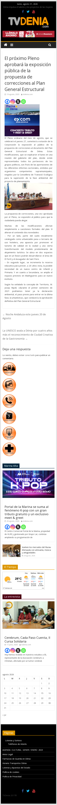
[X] (18, 101)
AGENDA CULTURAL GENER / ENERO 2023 (22, 750)
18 (12, 698)
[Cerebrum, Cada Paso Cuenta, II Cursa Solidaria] (28, 602)
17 (5, 698)
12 (20, 693)
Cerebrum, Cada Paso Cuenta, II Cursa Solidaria (27, 639)
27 (27, 703)
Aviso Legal (7, 754)
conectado (30, 355)
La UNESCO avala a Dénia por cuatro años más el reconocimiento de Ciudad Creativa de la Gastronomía (27, 334)
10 (5, 693)
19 (20, 698)
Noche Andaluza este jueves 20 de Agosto (24, 316)
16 (49, 693)
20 (27, 698)
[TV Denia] (5, 45)
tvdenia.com (28, 94)
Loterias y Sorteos (13, 740)
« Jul (4, 715)
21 (35, 698)
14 (35, 693)
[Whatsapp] (23, 101)
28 (35, 703)
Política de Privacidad (11, 776)
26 (20, 703)
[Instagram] (12, 101)
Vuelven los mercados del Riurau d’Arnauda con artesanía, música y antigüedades (36, 550)
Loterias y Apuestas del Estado (16, 767)
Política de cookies (10, 772)
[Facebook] (7, 101)
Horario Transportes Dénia (14, 763)
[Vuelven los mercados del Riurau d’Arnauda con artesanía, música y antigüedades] (11, 546)
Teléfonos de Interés (17, 744)
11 (12, 693)
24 (5, 703)
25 (12, 703)
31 (5, 708)
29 (42, 703)
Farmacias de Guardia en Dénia (16, 758)
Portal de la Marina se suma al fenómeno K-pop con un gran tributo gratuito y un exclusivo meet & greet (27, 512)
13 (27, 693)
